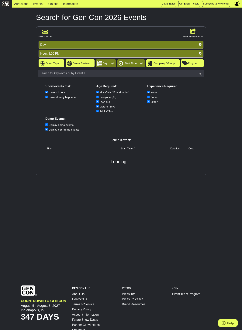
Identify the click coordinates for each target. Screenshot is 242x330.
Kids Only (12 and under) (114, 92)
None (153, 92)
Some (153, 97)
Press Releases (132, 299)
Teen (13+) (105, 101)
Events (38, 3)
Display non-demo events (64, 129)
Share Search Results (193, 36)
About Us (78, 294)
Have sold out (57, 92)
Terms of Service (83, 304)
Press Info (128, 294)
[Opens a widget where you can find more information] (227, 323)
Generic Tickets (45, 36)
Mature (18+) (107, 106)
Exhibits (52, 3)
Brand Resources (133, 304)
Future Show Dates (85, 319)
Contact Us (79, 299)
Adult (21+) (106, 111)
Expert (154, 101)
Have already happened (63, 97)
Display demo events (61, 124)
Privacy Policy (81, 309)
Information (70, 3)
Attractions (21, 3)
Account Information (85, 314)
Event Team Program (186, 294)
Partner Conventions (86, 324)
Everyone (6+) (107, 97)
